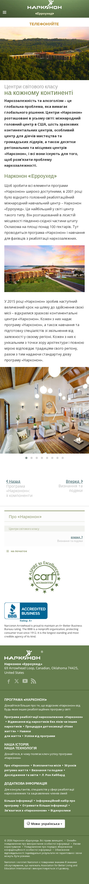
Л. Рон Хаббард (53, 775)
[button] (44, 825)
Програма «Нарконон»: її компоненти (19, 488)
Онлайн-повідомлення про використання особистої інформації (40, 842)
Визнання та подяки (71, 486)
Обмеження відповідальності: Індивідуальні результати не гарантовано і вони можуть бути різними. (43, 853)
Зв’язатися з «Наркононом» (25, 810)
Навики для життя (17, 733)
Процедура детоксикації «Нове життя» (38, 728)
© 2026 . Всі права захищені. (33, 840)
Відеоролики (61, 810)
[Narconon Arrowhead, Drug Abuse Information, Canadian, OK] (26, 612)
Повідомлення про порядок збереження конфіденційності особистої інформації (38, 848)
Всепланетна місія (47, 765)
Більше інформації (18, 801)
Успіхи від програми (39, 736)
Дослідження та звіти (21, 775)
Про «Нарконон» (17, 765)
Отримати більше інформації (44, 805)
